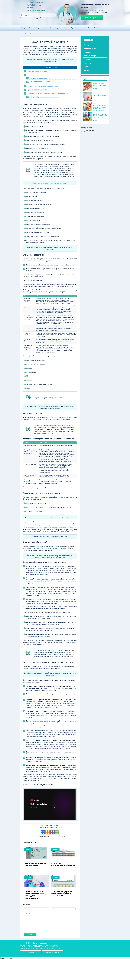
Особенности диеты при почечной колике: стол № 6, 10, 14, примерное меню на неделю (100, 117)
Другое (96, 28)
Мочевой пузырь (55, 28)
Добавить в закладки (37, 10)
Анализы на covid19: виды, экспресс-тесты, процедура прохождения (35, 894)
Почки (90, 28)
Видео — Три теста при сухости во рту (43, 97)
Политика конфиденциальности (31, 949)
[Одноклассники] (47, 832)
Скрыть (55, 67)
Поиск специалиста (52, 952)
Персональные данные (52, 949)
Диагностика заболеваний (36, 90)
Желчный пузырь (34, 28)
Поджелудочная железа (79, 28)
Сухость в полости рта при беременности (41, 86)
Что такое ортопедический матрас (63, 864)
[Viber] (52, 832)
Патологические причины (38, 78)
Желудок (24, 28)
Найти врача (91, 17)
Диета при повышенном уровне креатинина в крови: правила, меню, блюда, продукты (99, 107)
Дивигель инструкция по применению (35, 864)
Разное (27, 34)
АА (82, 131)
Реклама (31, 952)
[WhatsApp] (57, 832)
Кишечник (45, 28)
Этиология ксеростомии (35, 75)
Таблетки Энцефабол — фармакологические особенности (62, 893)
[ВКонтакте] (43, 832)
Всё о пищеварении (41, 943)
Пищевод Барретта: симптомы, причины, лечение (99, 95)
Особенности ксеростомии (36, 71)
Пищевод (66, 28)
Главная (22, 34)
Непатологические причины (39, 82)
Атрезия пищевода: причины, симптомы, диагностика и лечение (99, 86)
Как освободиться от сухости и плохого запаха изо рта (46, 93)
